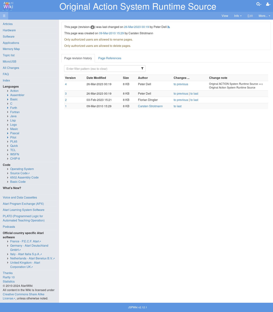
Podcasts (9, 226)
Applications (11, 43)
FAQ (6, 74)
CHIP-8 (15, 158)
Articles (8, 24)
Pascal (14, 133)
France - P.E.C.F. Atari (24, 241)
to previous (181, 84)
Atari (8, 5)
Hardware (9, 30)
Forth (13, 108)
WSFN (14, 154)
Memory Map (11, 49)
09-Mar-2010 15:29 (111, 33)
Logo (13, 124)
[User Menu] (268, 4)
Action (14, 91)
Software (8, 36)
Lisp (13, 120)
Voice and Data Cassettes (20, 197)
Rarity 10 (9, 277)
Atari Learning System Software (23, 210)
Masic (14, 129)
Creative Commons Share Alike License (23, 296)
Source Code (19, 173)
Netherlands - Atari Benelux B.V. (31, 258)
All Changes (11, 68)
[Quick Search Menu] (259, 4)
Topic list (8, 55)
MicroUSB (9, 61)
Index (6, 80)
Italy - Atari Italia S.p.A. (25, 254)
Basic (14, 99)
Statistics (9, 281)
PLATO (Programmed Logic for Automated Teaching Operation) (24, 218)
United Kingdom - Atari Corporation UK (25, 264)
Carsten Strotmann (150, 106)
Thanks (8, 273)
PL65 (13, 141)
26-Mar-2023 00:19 (136, 27)
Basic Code (18, 181)
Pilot (13, 137)
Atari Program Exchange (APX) (23, 203)
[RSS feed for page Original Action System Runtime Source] (168, 27)
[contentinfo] (237, 16)
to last (194, 93)
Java (13, 116)
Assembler (17, 95)
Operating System (22, 169)
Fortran (15, 112)
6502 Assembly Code (24, 177)
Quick (14, 146)
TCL (13, 150)
